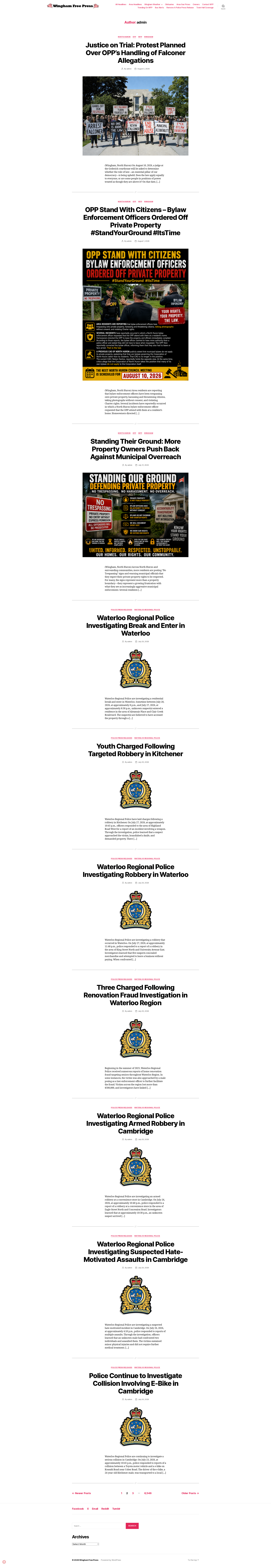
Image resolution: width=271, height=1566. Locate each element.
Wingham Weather (152, 4)
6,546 (148, 1493)
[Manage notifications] (4, 1562)
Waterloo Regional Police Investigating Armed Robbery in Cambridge (135, 1123)
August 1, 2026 (143, 241)
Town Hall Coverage (205, 7)
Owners (196, 4)
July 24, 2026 (143, 1399)
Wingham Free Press (88, 1560)
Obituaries (169, 4)
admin (129, 69)
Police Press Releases (121, 610)
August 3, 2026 (143, 69)
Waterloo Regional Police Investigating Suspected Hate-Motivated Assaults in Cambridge (136, 1251)
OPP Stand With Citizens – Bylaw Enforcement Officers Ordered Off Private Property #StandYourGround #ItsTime (135, 221)
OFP (134, 37)
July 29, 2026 (143, 641)
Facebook (78, 1508)
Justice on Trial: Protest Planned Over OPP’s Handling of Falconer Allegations (135, 52)
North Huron (124, 37)
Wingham (148, 37)
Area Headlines (135, 4)
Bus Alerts (159, 7)
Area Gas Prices (183, 4)
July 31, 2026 (143, 465)
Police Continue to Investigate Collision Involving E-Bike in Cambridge (135, 1383)
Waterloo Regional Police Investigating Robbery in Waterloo (135, 870)
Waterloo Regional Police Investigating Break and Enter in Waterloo (135, 625)
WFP (140, 37)
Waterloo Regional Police (147, 610)
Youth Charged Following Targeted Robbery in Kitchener (135, 750)
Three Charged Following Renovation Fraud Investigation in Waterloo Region (135, 995)
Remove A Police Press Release (180, 7)
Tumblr (116, 1508)
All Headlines (120, 4)
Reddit (105, 1508)
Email (95, 1508)
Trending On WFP (145, 7)
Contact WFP (208, 4)
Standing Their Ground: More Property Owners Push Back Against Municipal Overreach (135, 449)
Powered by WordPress (111, 1560)
